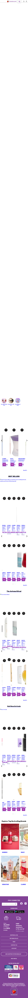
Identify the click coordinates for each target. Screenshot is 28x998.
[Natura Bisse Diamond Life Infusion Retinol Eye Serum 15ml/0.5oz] (24, 604)
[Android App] (19, 912)
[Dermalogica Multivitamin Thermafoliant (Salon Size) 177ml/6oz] (24, 489)
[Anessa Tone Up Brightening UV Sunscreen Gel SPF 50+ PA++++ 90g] (14, 719)
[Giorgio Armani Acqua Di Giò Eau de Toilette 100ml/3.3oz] (4, 719)
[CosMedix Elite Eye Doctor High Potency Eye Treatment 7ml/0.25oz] (9, 489)
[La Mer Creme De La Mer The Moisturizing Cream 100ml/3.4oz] (4, 604)
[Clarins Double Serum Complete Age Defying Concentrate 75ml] (6, 414)
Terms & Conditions (19, 983)
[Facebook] (24, 985)
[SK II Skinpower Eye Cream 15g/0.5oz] (24, 537)
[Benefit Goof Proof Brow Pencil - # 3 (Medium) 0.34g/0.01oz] (9, 537)
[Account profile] (23, 1)
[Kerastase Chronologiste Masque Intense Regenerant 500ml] (24, 719)
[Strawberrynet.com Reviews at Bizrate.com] (9, 969)
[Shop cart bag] (26, 1)
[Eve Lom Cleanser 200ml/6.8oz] (19, 652)
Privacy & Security (8, 983)
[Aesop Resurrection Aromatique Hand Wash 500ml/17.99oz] (19, 604)
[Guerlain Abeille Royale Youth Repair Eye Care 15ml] (19, 765)
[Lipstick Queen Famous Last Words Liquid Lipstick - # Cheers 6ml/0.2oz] (14, 537)
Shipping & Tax (14, 935)
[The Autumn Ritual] (14, 597)
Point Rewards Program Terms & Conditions (13, 984)
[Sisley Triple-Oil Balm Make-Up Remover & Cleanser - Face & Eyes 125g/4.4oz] (19, 537)
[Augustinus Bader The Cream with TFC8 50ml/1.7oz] (4, 652)
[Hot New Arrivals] (14, 712)
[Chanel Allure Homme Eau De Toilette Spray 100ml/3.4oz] (14, 489)
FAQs (14, 941)
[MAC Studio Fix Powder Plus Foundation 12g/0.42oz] (4, 766)
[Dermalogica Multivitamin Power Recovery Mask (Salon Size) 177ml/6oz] (19, 489)
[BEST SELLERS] (14, 482)
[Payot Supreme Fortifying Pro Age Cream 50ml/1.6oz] (14, 414)
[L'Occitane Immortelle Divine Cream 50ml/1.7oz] (24, 652)
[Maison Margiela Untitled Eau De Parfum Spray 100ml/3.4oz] (22, 414)
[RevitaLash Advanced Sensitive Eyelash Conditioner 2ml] (9, 719)
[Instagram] (24, 990)
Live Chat (14, 948)
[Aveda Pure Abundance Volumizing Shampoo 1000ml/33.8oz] (14, 765)
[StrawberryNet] (12, 1)
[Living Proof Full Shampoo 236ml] (24, 765)
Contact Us (14, 944)
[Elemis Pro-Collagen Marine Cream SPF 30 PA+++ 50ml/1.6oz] (14, 604)
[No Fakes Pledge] (21, 969)
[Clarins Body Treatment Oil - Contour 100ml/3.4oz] (14, 652)
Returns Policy (14, 938)
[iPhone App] (9, 912)
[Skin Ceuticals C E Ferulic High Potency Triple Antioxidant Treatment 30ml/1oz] (9, 604)
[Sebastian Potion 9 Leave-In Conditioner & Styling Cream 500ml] (9, 765)
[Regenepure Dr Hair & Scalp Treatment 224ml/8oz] (4, 489)
